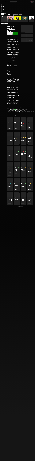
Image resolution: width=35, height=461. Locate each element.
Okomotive (8, 71)
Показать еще (20, 206)
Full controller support (15, 78)
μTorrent (15, 109)
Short (16, 80)
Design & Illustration (9, 82)
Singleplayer (8, 78)
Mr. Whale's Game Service (9, 75)
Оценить (13, 60)
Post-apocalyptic (13, 80)
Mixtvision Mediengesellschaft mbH (9, 73)
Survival (18, 79)
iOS (10, 64)
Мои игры (9, 128)
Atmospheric (11, 78)
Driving (18, 80)
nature (14, 81)
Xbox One (8, 64)
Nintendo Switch (9, 63)
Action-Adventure (9, 80)
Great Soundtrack (9, 79)
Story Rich (12, 79)
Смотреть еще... (13, 15)
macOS (8, 65)
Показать (4, 23)
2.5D (12, 81)
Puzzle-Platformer (9, 81)
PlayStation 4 (10, 65)
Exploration (15, 79)
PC (11, 64)
